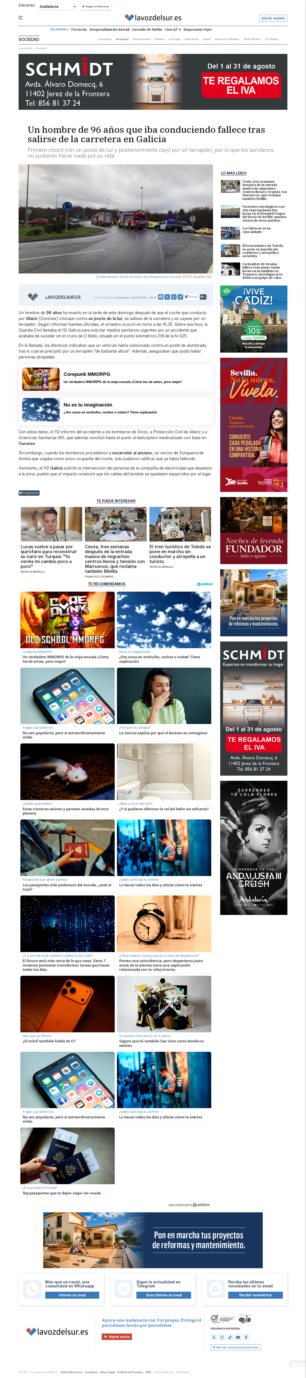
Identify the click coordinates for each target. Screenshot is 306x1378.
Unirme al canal (72, 1295)
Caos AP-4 (173, 29)
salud (206, 39)
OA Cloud (182, 1372)
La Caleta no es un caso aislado (256, 230)
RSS (148, 1372)
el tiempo (271, 39)
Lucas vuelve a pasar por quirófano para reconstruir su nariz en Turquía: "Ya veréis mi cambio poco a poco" (49, 556)
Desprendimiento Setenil (109, 29)
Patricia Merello (33, 571)
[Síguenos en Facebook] (246, 1337)
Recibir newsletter (255, 1295)
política (159, 39)
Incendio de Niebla (147, 29)
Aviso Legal (107, 1372)
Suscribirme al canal (164, 1295)
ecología (174, 39)
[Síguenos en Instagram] (222, 1337)
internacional (141, 39)
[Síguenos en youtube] (238, 1337)
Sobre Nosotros (71, 1372)
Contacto (91, 1372)
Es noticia (58, 29)
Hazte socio (119, 1337)
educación (191, 39)
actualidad (25, 48)
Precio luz (79, 29)
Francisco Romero (99, 576)
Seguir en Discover (97, 6)
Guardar (193, 296)
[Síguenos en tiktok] (230, 1337)
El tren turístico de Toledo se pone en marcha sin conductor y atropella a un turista (262, 251)
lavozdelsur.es (63, 297)
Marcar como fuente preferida (237, 1347)
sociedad (122, 39)
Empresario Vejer (197, 29)
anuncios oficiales (227, 39)
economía (104, 39)
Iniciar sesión (273, 18)
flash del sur (252, 39)
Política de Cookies (130, 1372)
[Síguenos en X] (214, 1337)
